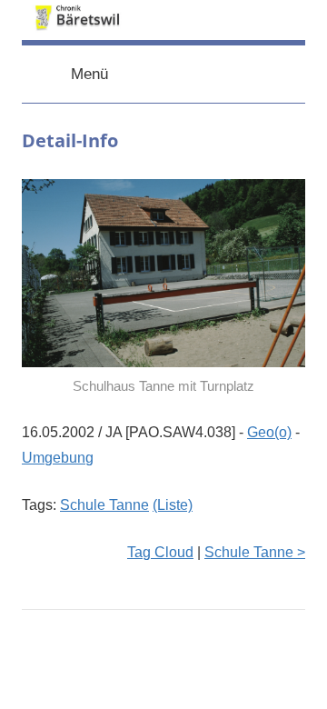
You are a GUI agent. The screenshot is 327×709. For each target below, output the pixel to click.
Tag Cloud (160, 552)
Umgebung (58, 457)
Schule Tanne (104, 505)
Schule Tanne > (254, 552)
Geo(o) (269, 432)
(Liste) (173, 505)
